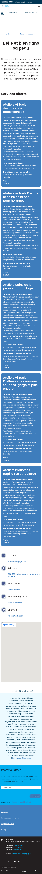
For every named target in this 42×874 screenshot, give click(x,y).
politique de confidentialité (21, 802)
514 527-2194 (18, 846)
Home (2, 13)
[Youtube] (15, 861)
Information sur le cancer (11, 818)
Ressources (13, 13)
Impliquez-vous (7, 824)
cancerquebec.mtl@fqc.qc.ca (21, 854)
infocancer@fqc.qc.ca (21, 758)
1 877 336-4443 (18, 848)
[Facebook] (7, 861)
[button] (39, 6)
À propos (4, 830)
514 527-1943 (18, 849)
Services (4, 812)
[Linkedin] (19, 861)
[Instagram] (11, 861)
